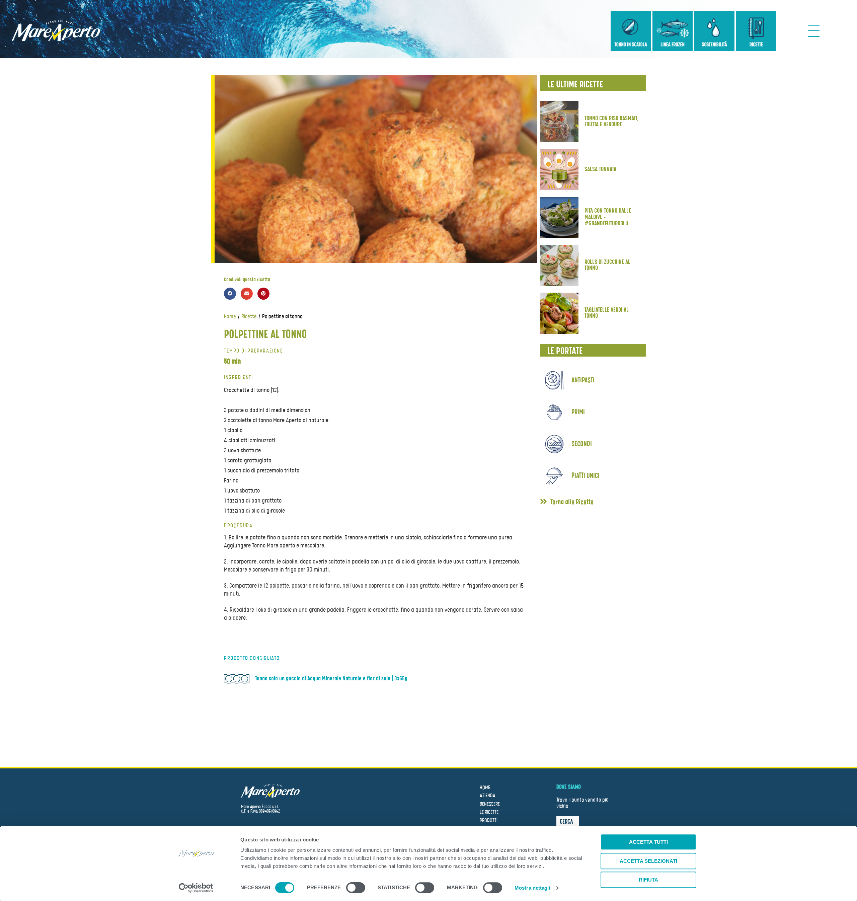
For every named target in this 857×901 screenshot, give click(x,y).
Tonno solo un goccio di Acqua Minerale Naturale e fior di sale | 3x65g (331, 678)
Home (230, 317)
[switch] (355, 888)
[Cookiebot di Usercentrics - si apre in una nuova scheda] (196, 888)
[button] (567, 502)
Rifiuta (648, 880)
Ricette (249, 317)
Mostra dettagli (532, 888)
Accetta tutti (648, 842)
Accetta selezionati (648, 861)
